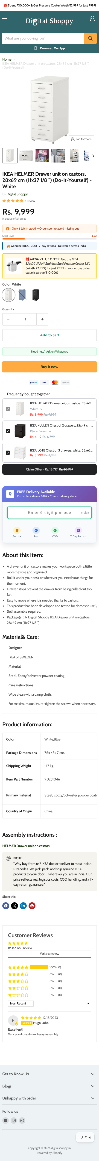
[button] (18, 967)
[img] (31, 1018)
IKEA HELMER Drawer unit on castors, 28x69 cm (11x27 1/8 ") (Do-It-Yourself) (61, 403)
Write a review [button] (49, 954)
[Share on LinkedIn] (23, 905)
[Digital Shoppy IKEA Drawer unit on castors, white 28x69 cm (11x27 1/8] (42, 155)
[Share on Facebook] (5, 905)
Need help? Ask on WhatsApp (49, 351)
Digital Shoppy (17, 194)
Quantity (8, 309)
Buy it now (49, 366)
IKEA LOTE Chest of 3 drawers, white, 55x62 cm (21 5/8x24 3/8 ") (61, 450)
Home (7, 59)
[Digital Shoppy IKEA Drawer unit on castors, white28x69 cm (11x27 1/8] (10, 155)
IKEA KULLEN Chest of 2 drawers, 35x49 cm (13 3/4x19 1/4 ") (61, 425)
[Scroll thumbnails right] (92, 155)
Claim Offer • (49, 469)
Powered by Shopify (49, 1153)
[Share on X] (14, 905)
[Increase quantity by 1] (42, 319)
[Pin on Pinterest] (32, 905)
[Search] (90, 38)
